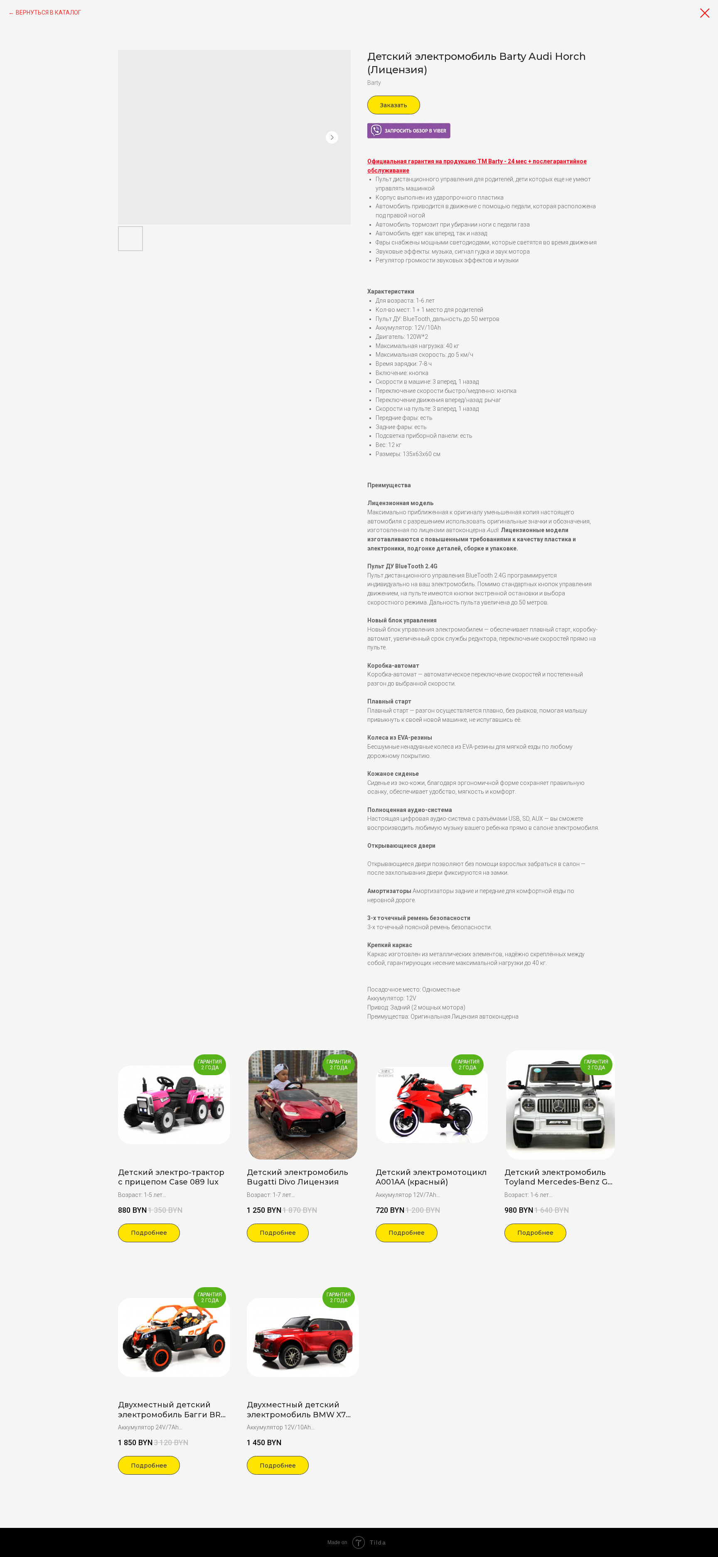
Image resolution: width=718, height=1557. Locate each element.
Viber (374, 126)
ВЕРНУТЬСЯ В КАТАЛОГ (48, 12)
